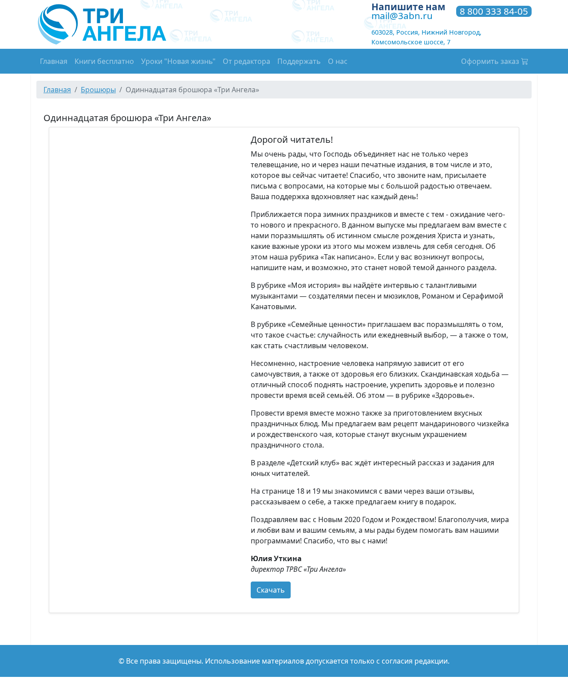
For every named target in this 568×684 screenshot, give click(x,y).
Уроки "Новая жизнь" (178, 61)
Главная (53, 61)
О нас (337, 61)
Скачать (270, 590)
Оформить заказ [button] (491, 61)
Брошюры (98, 89)
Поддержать (299, 61)
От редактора (246, 61)
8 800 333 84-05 (494, 11)
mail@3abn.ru (402, 15)
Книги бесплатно (104, 61)
